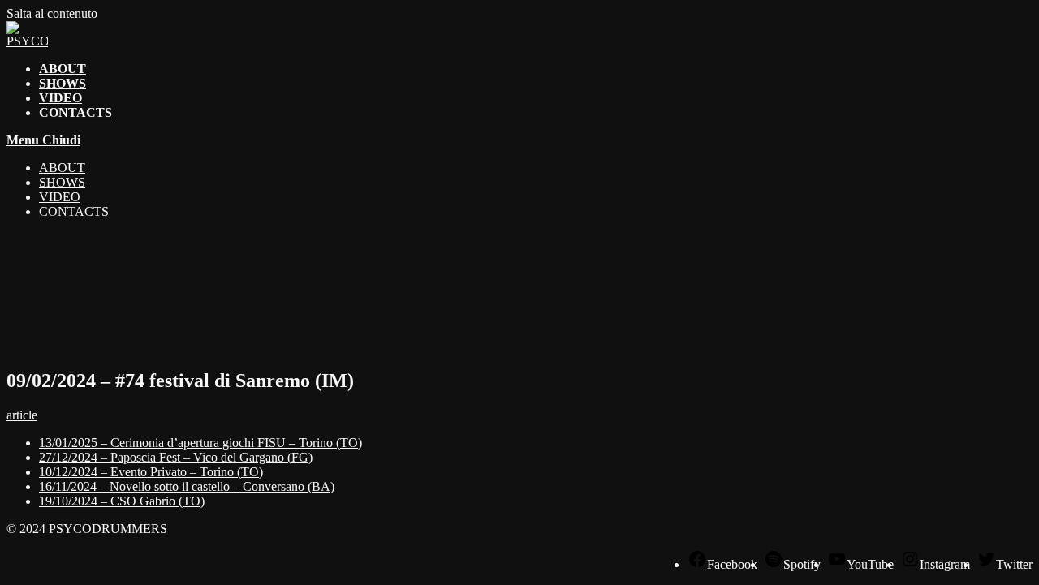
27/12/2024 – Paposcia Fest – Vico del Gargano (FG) (176, 457)
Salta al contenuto (51, 13)
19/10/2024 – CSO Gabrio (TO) (122, 501)
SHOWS (62, 182)
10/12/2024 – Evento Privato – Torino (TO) (151, 472)
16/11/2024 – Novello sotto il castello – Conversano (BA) (186, 486)
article (21, 415)
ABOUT (62, 167)
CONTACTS (74, 211)
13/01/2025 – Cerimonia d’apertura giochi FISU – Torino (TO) (200, 443)
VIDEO (59, 197)
